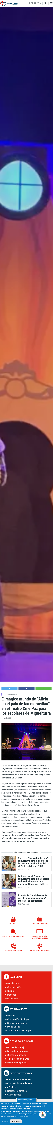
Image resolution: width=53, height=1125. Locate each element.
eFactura (11, 1087)
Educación (13, 695)
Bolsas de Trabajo (16, 1047)
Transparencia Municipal (19, 1030)
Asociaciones (13, 983)
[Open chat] (43, 1115)
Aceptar (5, 1121)
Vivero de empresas (17, 1062)
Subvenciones (14, 1095)
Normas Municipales (17, 1023)
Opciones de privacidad (26, 1100)
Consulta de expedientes (19, 1083)
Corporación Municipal (18, 1019)
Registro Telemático (17, 1091)
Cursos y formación (16, 1055)
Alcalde (11, 1015)
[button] (9, 688)
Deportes (11, 995)
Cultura (6, 695)
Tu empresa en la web (18, 1059)
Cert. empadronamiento (19, 1079)
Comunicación (14, 987)
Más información (21, 1116)
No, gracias (16, 1121)
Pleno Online (13, 1027)
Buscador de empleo (17, 1051)
